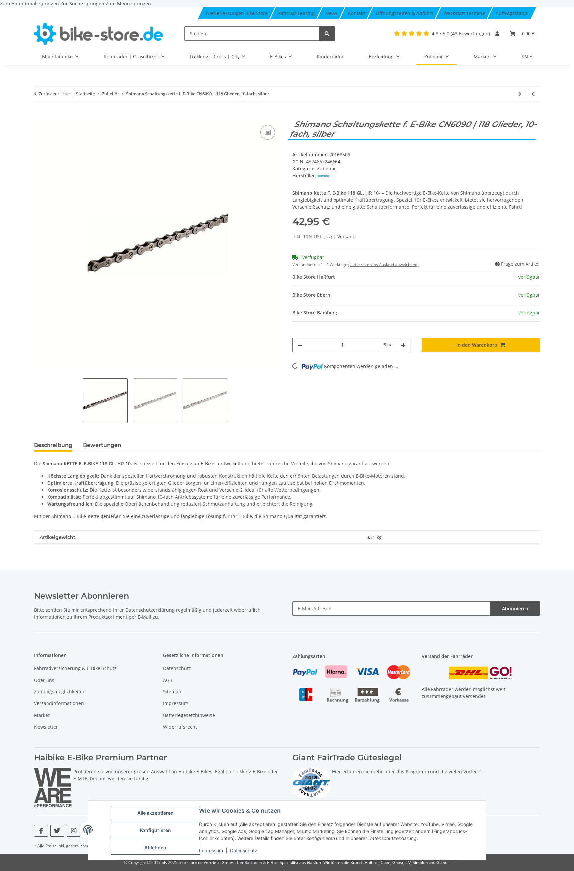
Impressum (211, 850)
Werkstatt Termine (464, 13)
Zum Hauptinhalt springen (30, 3)
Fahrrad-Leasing (296, 13)
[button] (497, 33)
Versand (346, 236)
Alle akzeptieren (155, 813)
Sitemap (172, 691)
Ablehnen (155, 847)
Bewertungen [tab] (102, 445)
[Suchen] (327, 33)
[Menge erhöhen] (403, 345)
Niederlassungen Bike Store (237, 13)
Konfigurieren (155, 830)
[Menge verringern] (300, 345)
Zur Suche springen (83, 3)
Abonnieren (515, 608)
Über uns (44, 680)
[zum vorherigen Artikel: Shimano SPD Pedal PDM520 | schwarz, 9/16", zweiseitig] (533, 94)
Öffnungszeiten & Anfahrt (404, 13)
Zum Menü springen (128, 3)
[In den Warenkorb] (39, 116)
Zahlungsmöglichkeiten (60, 691)
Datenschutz (243, 850)
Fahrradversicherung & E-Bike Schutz (75, 668)
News (331, 13)
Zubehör (326, 168)
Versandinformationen (59, 703)
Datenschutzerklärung (150, 610)
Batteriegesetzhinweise (189, 715)
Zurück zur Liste (54, 94)
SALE (527, 56)
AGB (167, 680)
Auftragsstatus (512, 13)
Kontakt (356, 13)
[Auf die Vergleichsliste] (267, 132)
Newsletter (46, 727)
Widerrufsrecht (180, 727)
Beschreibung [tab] (53, 445)
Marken (42, 715)
